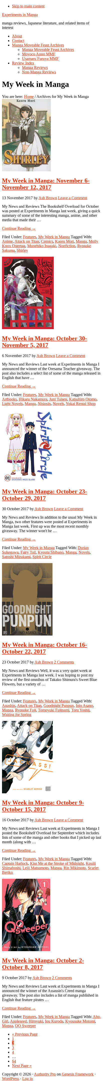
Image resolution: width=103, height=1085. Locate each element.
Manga (81, 241)
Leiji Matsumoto (35, 868)
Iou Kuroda (54, 1021)
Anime (7, 241)
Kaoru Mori (64, 241)
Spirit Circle (42, 557)
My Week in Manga (54, 237)
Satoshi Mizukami (16, 557)
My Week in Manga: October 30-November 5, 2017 (44, 341)
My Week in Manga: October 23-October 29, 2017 (44, 494)
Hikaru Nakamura (33, 399)
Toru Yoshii (80, 710)
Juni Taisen (58, 399)
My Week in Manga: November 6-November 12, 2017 (46, 184)
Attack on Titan (26, 241)
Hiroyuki (36, 1021)
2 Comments (64, 662)
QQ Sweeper (25, 1026)
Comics (47, 241)
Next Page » (22, 1066)
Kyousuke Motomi (80, 1021)
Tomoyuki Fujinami (53, 710)
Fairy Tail (28, 552)
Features (29, 237)
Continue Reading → (19, 228)
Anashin (8, 705)
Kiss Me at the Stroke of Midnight (57, 863)
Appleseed (18, 1021)
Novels (58, 404)
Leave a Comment (72, 198)
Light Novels (12, 404)
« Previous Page (25, 1034)
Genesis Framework (78, 1074)
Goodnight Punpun (59, 705)
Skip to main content (28, 6)
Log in (27, 1079)
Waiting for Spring (16, 714)
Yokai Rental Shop (81, 404)
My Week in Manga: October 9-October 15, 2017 (43, 806)
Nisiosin (44, 404)
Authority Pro (45, 1074)
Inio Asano (84, 705)
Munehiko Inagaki (41, 246)
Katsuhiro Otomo (82, 399)
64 (14, 1061)
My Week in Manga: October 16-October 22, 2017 (44, 648)
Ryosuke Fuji (25, 710)
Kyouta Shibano (51, 552)
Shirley (22, 250)
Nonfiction (66, 246)
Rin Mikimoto (75, 868)
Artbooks (9, 399)
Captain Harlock (15, 863)
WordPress (10, 1079)
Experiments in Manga (20, 14)
